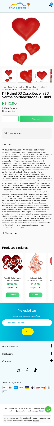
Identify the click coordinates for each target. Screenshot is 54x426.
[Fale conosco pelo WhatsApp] (48, 409)
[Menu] (4, 6)
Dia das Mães (31, 87)
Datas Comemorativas (16, 87)
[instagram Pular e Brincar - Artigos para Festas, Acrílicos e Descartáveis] (18, 370)
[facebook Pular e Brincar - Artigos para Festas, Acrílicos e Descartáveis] (27, 370)
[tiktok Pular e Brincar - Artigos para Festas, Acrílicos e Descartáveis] (35, 370)
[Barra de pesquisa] (45, 6)
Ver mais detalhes (11, 111)
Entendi (36, 421)
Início (4, 87)
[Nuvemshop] (17, 411)
